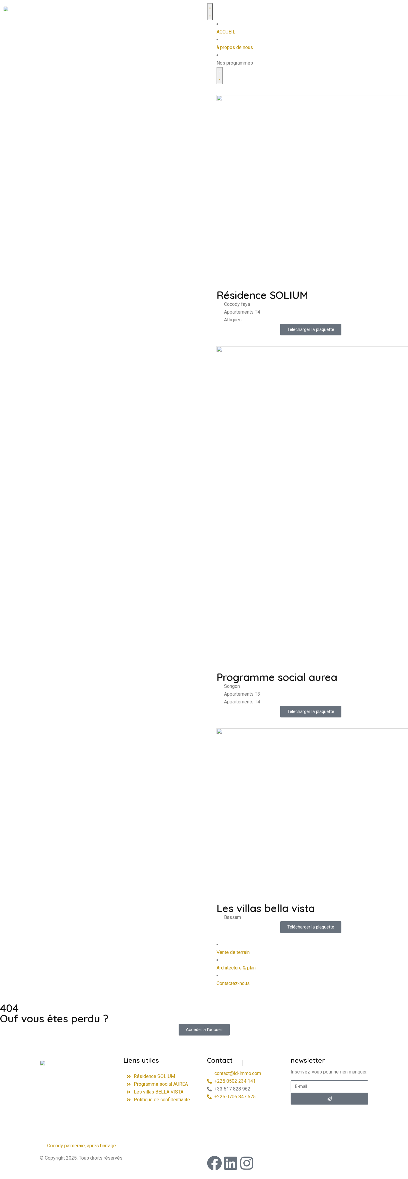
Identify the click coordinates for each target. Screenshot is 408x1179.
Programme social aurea (277, 677)
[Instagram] (246, 1163)
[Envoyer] (329, 1099)
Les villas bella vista (266, 908)
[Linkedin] (230, 1163)
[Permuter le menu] (210, 11)
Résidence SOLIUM (262, 295)
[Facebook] (214, 1163)
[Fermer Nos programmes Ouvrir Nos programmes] (220, 75)
